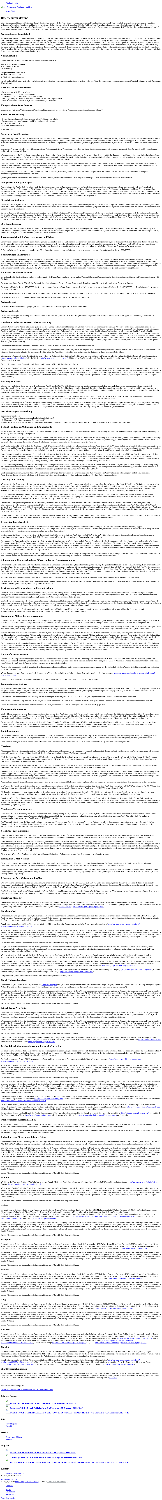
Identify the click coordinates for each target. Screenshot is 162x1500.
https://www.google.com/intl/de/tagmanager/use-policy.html (81, 907)
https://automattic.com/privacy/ (149, 1040)
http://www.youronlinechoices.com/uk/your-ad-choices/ (96, 1115)
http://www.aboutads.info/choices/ (13, 358)
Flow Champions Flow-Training (27, 1482)
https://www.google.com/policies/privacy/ (143, 1182)
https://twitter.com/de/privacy (11, 1218)
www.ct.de (113, 1378)
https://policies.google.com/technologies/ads (136, 969)
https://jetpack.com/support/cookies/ (41, 1042)
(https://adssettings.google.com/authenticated (76, 972)
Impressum (10, 1439)
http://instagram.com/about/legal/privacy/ (134, 1248)
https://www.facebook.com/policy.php (48, 1099)
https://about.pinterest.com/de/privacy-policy (125, 1278)
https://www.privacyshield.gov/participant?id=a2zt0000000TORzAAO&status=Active (103, 1216)
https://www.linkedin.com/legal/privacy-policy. (134, 1338)
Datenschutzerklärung (14, 1437)
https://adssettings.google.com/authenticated (24, 1184)
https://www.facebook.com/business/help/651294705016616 (23, 1101)
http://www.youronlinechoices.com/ (54, 358)
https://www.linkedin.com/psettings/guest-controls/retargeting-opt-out (120, 1343)
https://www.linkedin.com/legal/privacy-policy (69, 1343)
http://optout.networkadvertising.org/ (134, 1113)
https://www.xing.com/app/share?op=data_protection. (115, 1308)
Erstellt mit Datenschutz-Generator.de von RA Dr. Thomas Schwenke (27, 1390)
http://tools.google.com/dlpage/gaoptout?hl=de (119, 965)
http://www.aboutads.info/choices (38, 1115)
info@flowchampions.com (13, 1473)
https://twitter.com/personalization (43, 1218)
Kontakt (9, 1426)
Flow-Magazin (11, 1424)
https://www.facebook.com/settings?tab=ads (143, 1107)
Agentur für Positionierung (57, 1482)
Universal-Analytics (49, 985)
